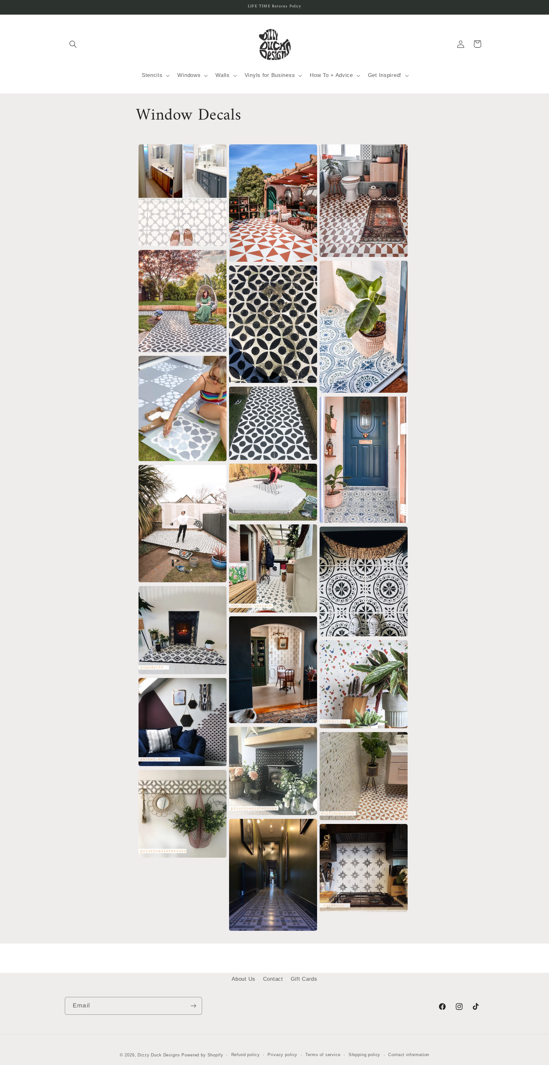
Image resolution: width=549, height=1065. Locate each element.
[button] (73, 44)
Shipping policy (365, 1054)
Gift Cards (304, 979)
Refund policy (245, 1054)
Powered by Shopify (202, 1055)
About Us (243, 979)
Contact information (408, 1054)
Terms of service (322, 1054)
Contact (273, 979)
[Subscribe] (193, 1006)
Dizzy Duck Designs (159, 1055)
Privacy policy (282, 1054)
